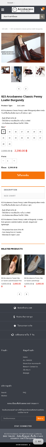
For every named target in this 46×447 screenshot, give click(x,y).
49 (9, 144)
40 (40, 132)
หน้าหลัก (5, 29)
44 (22, 138)
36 (15, 132)
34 (3, 131)
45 (28, 138)
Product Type (6, 106)
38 (28, 132)
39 (34, 132)
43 (15, 138)
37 (22, 132)
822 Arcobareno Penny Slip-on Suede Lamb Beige (33, 279)
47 (40, 138)
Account (10, 3)
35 (9, 132)
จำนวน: (4, 156)
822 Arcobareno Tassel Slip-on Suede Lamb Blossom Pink (11, 279)
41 (3, 138)
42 (9, 138)
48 (3, 144)
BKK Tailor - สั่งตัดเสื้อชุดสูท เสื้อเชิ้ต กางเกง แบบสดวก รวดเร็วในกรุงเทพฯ (23, 437)
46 (34, 138)
